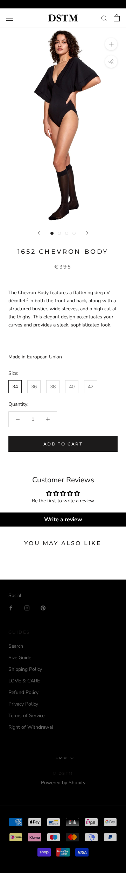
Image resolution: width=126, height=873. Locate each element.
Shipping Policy (25, 669)
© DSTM (63, 773)
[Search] (104, 18)
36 (34, 386)
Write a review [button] (63, 519)
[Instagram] (26, 607)
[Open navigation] (9, 18)
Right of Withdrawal (30, 727)
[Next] (87, 232)
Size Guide (19, 657)
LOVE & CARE (24, 680)
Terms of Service (26, 715)
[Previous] (39, 232)
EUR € (60, 758)
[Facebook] (10, 607)
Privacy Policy (23, 704)
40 (72, 386)
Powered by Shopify (63, 782)
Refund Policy (23, 692)
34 (15, 386)
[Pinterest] (43, 607)
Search (15, 646)
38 (53, 386)
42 (90, 386)
